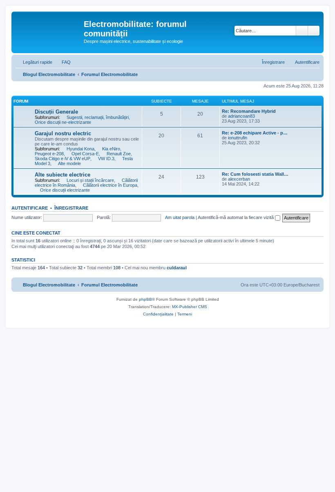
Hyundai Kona (80, 148)
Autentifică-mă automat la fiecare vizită (236, 217)
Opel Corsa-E (85, 153)
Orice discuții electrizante (65, 190)
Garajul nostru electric (63, 133)
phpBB (145, 299)
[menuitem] (62, 62)
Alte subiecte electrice (62, 175)
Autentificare (29, 208)
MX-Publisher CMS (189, 306)
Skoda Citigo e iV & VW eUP (62, 158)
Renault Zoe (119, 153)
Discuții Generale (56, 112)
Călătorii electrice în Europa (110, 185)
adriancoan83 (241, 116)
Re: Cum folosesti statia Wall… (255, 174)
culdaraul (177, 267)
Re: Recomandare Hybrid (249, 111)
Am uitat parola (179, 217)
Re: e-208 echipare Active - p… (255, 132)
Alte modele (69, 163)
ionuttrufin (237, 137)
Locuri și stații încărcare (90, 180)
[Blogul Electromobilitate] (48, 26)
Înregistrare (71, 208)
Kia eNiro (111, 148)
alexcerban (239, 179)
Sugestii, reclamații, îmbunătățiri (98, 117)
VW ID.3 (106, 158)
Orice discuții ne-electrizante (63, 122)
